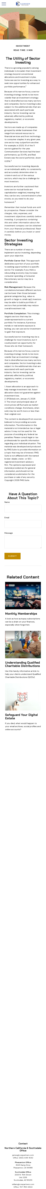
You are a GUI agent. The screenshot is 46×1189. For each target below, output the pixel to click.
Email (6, 517)
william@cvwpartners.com (23, 1184)
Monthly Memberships (21, 614)
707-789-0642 (26, 1187)
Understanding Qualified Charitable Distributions (22, 664)
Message (8, 533)
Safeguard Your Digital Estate (21, 716)
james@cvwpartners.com (23, 1155)
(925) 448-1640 (26, 1158)
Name (7, 502)
